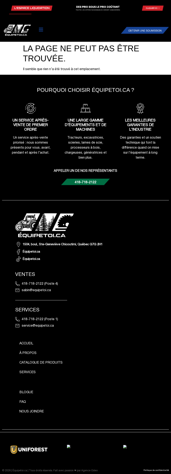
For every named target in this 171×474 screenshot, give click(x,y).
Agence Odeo (89, 470)
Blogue (26, 392)
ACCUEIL (26, 343)
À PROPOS (27, 353)
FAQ (22, 402)
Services (27, 372)
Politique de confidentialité (156, 470)
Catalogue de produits (41, 362)
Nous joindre (31, 411)
